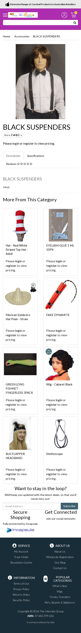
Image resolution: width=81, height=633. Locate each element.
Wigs (60, 591)
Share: (7, 135)
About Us (59, 551)
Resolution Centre (21, 562)
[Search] (75, 22)
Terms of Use (21, 583)
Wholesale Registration (60, 557)
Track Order (21, 557)
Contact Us (60, 568)
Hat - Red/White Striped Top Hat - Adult (17, 249)
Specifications (35, 155)
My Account (21, 551)
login (15, 143)
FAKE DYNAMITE (58, 315)
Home (6, 36)
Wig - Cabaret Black (59, 384)
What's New (59, 586)
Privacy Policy (21, 589)
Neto (52, 622)
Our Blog (59, 562)
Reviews (11, 163)
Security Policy (21, 600)
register (28, 143)
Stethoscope (54, 454)
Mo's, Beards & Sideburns (60, 602)
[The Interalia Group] (23, 14)
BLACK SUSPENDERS (46, 36)
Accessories (21, 36)
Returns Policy (21, 594)
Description (13, 155)
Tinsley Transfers (59, 597)
